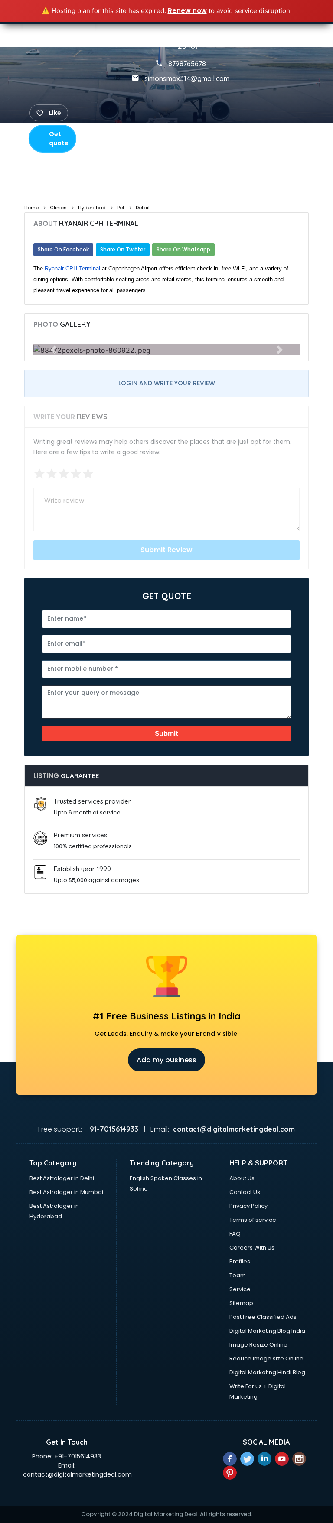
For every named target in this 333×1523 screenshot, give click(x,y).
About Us (242, 1178)
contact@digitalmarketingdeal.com (77, 1474)
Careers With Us (251, 1247)
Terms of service (252, 1220)
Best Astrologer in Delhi (61, 1178)
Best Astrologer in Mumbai (66, 1192)
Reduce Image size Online (266, 1358)
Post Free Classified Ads (263, 1317)
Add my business (166, 1060)
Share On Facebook (63, 249)
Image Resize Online (258, 1345)
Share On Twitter (122, 249)
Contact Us (244, 1192)
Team (237, 1275)
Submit (166, 733)
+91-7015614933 (77, 1456)
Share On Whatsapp (183, 249)
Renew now (187, 10)
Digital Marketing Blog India (267, 1331)
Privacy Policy (248, 1206)
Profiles (239, 1261)
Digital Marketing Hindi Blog (267, 1372)
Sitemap (241, 1303)
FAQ (235, 1234)
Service (240, 1289)
